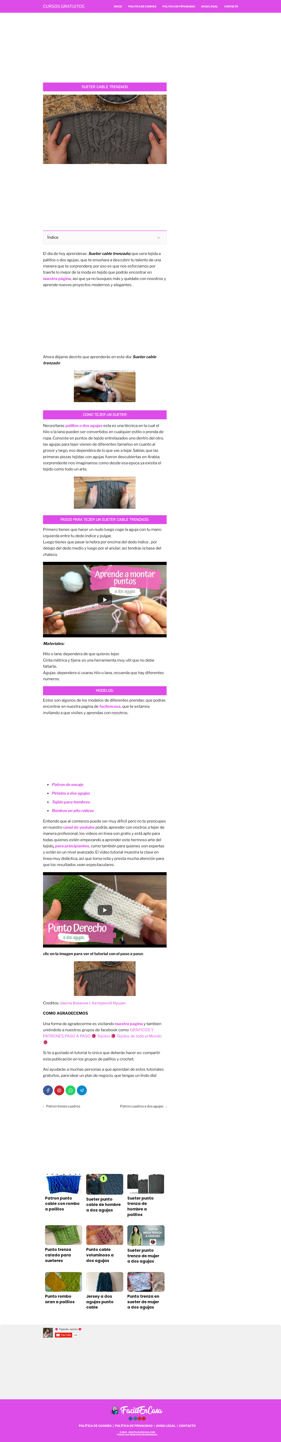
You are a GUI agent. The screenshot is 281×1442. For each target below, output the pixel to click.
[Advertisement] (140, 47)
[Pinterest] (59, 1090)
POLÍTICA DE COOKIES (95, 1425)
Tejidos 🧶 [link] (106, 1036)
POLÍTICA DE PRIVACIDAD (134, 1425)
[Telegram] (82, 1090)
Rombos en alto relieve (73, 810)
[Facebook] (48, 1090)
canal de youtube (79, 827)
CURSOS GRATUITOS (64, 6)
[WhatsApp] (70, 1090)
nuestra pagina (129, 1023)
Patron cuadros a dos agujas (141, 1106)
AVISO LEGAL (166, 1425)
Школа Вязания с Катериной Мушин (93, 1003)
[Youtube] (140, 1418)
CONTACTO (187, 1425)
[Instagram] (135, 1418)
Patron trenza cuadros (63, 1106)
